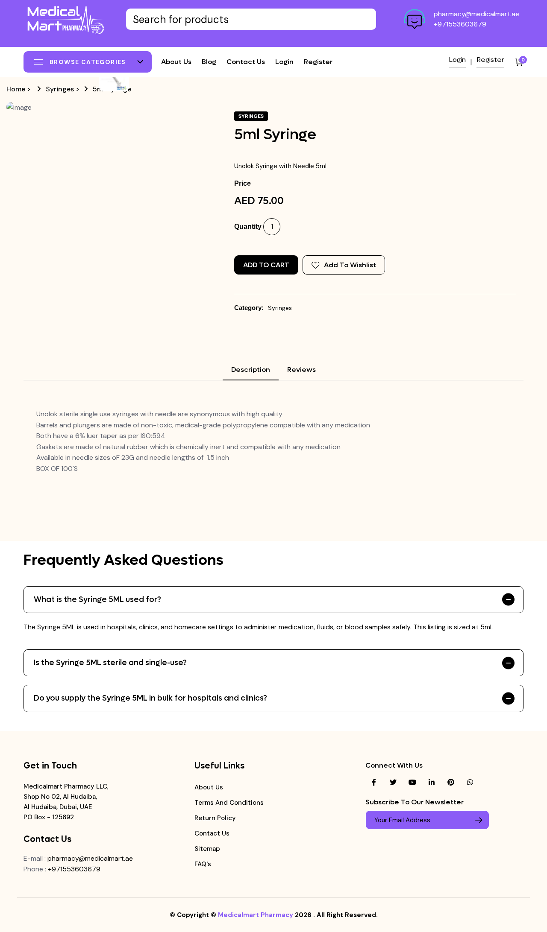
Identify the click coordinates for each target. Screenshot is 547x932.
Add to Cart (266, 264)
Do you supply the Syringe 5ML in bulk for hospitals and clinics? (150, 698)
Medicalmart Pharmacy (255, 915)
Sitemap (207, 848)
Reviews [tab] (301, 369)
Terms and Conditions (229, 802)
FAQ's (202, 864)
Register (318, 61)
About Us (208, 787)
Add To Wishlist (350, 264)
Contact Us (211, 833)
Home (15, 89)
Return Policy (215, 818)
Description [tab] (250, 369)
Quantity (248, 226)
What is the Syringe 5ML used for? (97, 600)
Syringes (60, 89)
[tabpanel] (273, 441)
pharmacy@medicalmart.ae (476, 13)
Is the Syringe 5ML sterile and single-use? (110, 663)
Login (284, 61)
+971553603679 (460, 24)
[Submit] (478, 820)
